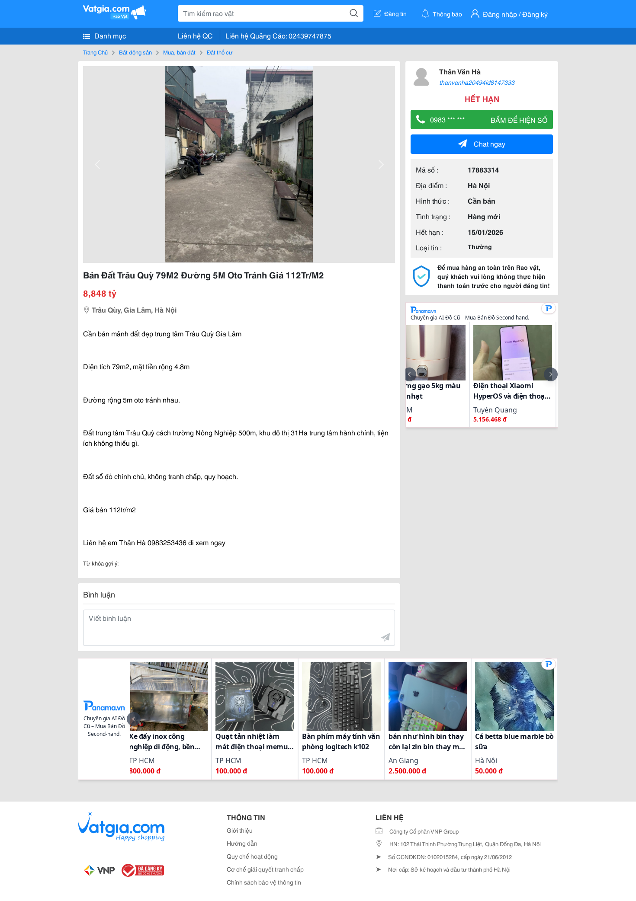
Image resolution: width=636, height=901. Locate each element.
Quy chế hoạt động (252, 856)
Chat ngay (489, 143)
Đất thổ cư (220, 52)
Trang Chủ (95, 52)
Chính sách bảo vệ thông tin (264, 882)
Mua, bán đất (179, 52)
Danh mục (109, 35)
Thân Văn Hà (460, 71)
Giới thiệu (240, 830)
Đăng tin (395, 13)
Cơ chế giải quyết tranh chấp (265, 869)
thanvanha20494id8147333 (476, 82)
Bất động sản (135, 52)
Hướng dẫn (242, 843)
